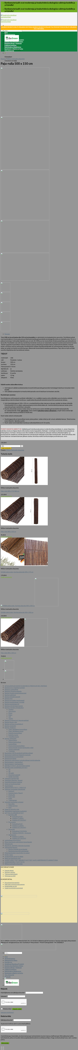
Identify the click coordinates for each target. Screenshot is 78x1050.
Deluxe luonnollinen (14, 742)
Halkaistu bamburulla (12, 778)
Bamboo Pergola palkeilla (13, 691)
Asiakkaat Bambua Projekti (14, 40)
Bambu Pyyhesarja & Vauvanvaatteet (17, 720)
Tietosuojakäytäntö (11, 874)
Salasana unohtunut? (7, 1012)
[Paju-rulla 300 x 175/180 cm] (9, 679)
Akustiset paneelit (14, 775)
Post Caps (11, 796)
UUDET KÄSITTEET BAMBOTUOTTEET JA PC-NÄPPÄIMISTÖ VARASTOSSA (31, 860)
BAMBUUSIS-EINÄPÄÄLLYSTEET (16, 767)
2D (9, 769)
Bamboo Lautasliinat (11, 689)
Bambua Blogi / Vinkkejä (13, 43)
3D (9, 771)
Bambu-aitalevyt (10, 727)
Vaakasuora (12, 835)
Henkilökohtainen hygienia (13, 782)
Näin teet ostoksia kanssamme (15, 884)
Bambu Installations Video (14, 41)
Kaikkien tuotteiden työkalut (14, 802)
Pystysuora (12, 822)
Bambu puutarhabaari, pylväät (14, 702)
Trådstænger (12, 800)
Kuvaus (7, 334)
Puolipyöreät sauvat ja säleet (14, 856)
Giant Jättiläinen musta (15, 731)
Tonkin (10, 718)
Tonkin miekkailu (14, 749)
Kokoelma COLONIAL (19, 831)
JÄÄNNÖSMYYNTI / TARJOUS (15, 787)
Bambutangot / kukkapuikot (14, 764)
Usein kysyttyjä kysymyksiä (14, 888)
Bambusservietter (10, 758)
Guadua (10, 709)
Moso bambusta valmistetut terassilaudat (18, 842)
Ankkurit (11, 791)
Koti (6, 32)
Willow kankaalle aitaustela (16, 59)
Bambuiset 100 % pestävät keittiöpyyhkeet (19, 753)
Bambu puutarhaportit (12, 704)
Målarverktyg (13, 806)
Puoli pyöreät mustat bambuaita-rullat (20, 747)
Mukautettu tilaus (11, 36)
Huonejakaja (9, 786)
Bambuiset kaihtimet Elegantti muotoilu (18, 755)
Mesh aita (11, 795)
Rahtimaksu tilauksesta (13, 47)
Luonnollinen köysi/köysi (13, 840)
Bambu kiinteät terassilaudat (17, 849)
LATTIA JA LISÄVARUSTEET (14, 813)
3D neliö (11, 773)
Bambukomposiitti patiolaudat (18, 851)
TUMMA (11, 751)
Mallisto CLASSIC (18, 818)
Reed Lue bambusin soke (13, 858)
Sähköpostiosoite (7, 1020)
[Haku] (5, 955)
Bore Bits (11, 804)
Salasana (4, 996)
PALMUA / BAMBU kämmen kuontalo (17, 845)
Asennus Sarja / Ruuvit (15, 793)
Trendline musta (13, 737)
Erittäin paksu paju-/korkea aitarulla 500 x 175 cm (17, 572)
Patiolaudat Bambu (11, 847)
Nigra (10, 715)
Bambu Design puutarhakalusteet (15, 693)
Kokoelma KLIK (17, 816)
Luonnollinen (12, 744)
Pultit (10, 798)
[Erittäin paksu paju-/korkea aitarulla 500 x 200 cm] (9, 669)
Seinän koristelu (13, 776)
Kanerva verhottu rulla (12, 809)
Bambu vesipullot (10, 726)
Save (9, 807)
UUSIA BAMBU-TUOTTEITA (14, 862)
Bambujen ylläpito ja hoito (14, 49)
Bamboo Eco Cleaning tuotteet (15, 688)
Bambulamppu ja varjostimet (14, 757)
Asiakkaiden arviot (11, 886)
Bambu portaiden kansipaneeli (14, 700)
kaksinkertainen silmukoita (47, 410)
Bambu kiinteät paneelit (12, 697)
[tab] (41, 334)
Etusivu (3, 59)
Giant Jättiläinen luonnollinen (17, 729)
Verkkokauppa (10, 34)
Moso (10, 713)
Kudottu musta (13, 735)
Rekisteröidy (5, 1043)
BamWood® (12, 815)
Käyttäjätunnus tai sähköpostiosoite (13, 992)
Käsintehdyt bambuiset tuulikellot (16, 811)
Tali (9, 717)
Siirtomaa (11, 829)
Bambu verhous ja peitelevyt (14, 724)
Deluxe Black (12, 740)
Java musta (12, 711)
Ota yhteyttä (9, 51)
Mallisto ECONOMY (19, 820)
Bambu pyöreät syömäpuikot (14, 708)
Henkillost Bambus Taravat (13, 780)
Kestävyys (8, 38)
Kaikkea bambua (10, 45)
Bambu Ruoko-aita (11, 722)
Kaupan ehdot (9, 870)
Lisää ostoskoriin (6, 448)
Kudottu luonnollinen (15, 733)
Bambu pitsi (8, 698)
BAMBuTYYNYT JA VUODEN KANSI (17, 766)
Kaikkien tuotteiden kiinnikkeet (15, 789)
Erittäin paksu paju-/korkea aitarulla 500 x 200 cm (17, 612)
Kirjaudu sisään (17, 1009)
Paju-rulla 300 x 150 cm (8, 531)
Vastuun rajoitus (10, 872)
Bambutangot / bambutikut (14, 762)
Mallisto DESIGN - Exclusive (21, 833)
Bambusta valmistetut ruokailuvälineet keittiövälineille (22, 760)
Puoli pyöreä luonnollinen (16, 746)
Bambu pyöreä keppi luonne (14, 706)
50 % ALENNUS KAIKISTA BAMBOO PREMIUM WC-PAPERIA (26, 686)
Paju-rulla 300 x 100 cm (8, 653)
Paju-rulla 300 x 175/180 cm (10, 491)
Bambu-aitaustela (10, 738)
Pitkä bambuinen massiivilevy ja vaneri (17, 853)
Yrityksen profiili (10, 876)
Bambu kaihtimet (10, 695)
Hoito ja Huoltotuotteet (12, 784)
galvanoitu (24, 410)
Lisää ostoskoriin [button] (6, 496)
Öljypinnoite (9, 844)
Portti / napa (9, 855)
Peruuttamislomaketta (12, 882)
